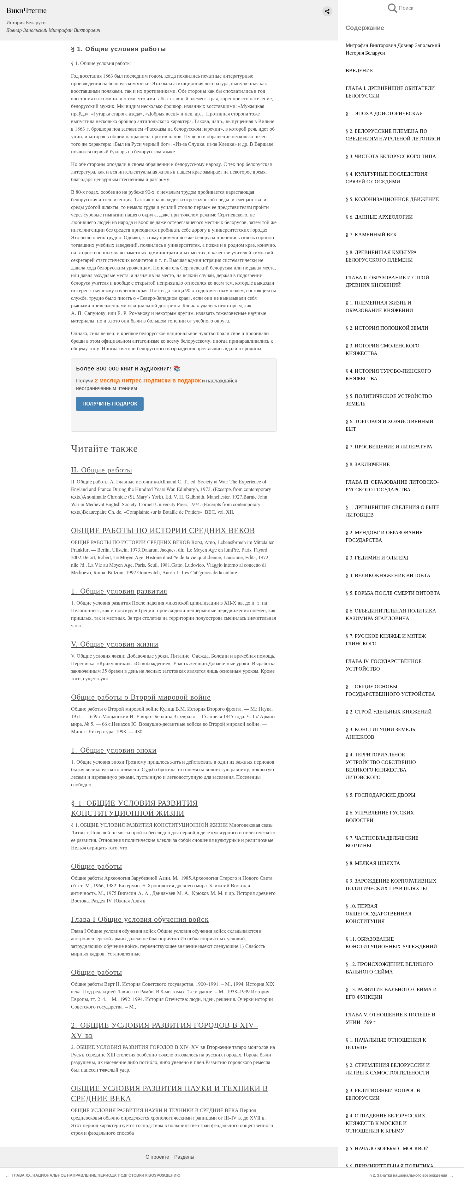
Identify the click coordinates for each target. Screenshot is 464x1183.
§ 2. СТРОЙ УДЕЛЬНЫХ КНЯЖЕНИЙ (389, 711)
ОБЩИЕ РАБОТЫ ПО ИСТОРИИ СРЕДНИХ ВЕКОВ (163, 530)
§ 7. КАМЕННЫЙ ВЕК (371, 234)
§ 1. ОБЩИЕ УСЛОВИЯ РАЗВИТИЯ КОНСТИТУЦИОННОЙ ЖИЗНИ (134, 808)
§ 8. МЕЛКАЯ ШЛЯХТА (373, 863)
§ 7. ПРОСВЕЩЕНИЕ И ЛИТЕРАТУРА (389, 446)
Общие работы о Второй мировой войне (141, 697)
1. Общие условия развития (119, 591)
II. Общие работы (101, 469)
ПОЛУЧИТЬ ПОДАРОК (109, 403)
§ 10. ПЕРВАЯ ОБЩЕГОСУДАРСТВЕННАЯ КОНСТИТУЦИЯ (379, 913)
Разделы (184, 1157)
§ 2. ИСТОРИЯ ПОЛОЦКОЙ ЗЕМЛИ (387, 327)
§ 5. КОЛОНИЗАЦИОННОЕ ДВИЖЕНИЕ (392, 199)
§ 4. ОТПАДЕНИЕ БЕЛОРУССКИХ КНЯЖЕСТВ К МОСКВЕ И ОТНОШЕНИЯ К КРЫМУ (385, 1123)
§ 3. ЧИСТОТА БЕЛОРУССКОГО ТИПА (391, 156)
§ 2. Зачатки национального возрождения (408, 1175)
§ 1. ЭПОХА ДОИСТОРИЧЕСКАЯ (384, 113)
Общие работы (96, 866)
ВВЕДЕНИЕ (359, 70)
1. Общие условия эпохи (114, 750)
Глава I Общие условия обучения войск (140, 919)
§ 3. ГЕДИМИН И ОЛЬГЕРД (377, 557)
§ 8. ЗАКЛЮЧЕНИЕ (368, 464)
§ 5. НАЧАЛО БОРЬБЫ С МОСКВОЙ (387, 1148)
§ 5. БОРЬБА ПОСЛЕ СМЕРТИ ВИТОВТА (393, 592)
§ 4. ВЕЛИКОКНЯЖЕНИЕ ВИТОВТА (388, 575)
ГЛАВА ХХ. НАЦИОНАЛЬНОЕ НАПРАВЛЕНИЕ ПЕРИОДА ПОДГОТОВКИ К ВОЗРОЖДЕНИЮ (96, 1175)
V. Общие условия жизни (114, 644)
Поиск (400, 8)
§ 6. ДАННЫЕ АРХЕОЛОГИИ (379, 216)
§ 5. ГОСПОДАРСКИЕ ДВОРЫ (380, 794)
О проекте (157, 1157)
